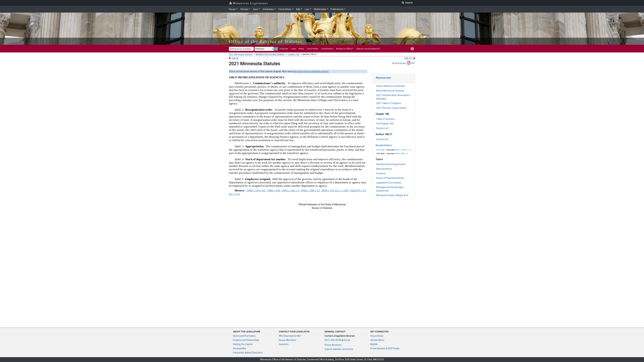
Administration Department (390, 164)
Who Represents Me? (290, 336)
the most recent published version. (311, 71)
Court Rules (312, 48)
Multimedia (320, 9)
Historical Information (244, 336)
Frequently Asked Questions (248, 352)
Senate (244, 9)
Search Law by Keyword (368, 48)
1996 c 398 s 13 (401, 154)
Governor (381, 173)
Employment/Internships (246, 340)
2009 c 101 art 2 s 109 (334, 190)
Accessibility (239, 348)
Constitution (327, 48)
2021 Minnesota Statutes (240, 54)
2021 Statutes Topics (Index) (391, 108)
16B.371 (408, 58)
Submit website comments (339, 349)
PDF (412, 63)
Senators (283, 344)
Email (347, 340)
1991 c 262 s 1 (290, 190)
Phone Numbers (333, 345)
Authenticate (399, 63)
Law (307, 9)
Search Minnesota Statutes (390, 86)
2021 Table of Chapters (388, 103)
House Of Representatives (390, 178)
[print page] (412, 48)
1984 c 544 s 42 (255, 190)
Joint (255, 9)
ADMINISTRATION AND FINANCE (270, 54)
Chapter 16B (293, 54)
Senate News (377, 340)
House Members (287, 340)
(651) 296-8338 (333, 340)
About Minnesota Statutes (390, 90)
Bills (298, 9)
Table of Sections (385, 119)
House (232, 9)
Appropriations (384, 168)
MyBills (374, 344)
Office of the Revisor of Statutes (265, 41)
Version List (382, 128)
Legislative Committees (388, 182)
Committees (284, 9)
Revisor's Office (344, 48)
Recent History (384, 145)
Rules (301, 48)
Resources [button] (383, 77)
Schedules (268, 9)
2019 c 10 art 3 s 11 (403, 150)
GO (276, 48)
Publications (337, 9)
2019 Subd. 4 (381, 150)
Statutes (284, 48)
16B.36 (235, 58)
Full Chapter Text (385, 123)
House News (376, 336)
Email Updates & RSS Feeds (384, 348)
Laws (293, 48)
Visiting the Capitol (243, 344)
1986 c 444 (273, 190)
